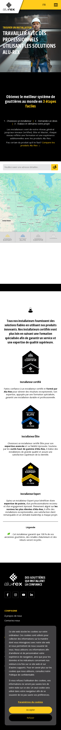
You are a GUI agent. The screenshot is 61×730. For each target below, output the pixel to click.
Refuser (30, 717)
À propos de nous (13, 615)
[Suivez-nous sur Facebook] (7, 595)
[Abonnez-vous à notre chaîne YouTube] (23, 595)
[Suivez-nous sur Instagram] (15, 595)
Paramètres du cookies (30, 702)
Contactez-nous (12, 620)
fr (44, 4)
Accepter (30, 709)
